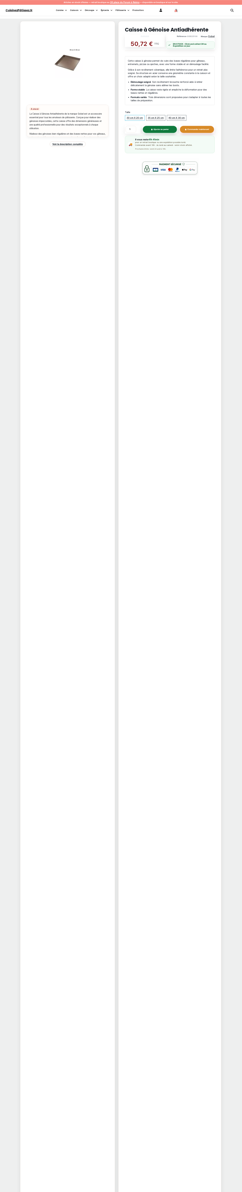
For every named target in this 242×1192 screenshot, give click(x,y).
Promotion (138, 10)
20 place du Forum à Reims (125, 2)
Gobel (211, 36)
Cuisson (74, 10)
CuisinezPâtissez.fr (19, 10)
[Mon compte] (161, 10)
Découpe (89, 10)
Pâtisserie (121, 10)
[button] (176, 10)
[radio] (135, 118)
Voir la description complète (67, 144)
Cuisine (60, 10)
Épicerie (105, 10)
